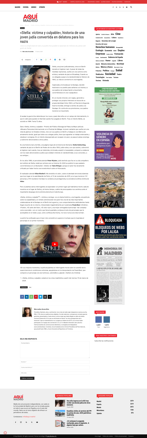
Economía (108, 51)
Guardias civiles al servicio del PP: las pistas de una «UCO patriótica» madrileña (79, 413)
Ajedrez (98, 34)
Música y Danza (107, 67)
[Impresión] (60, 60)
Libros (120, 60)
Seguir (107, 317)
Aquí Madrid (100, 312)
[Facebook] (113, 7)
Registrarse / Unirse (94, 2)
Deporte (98, 41)
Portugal (112, 71)
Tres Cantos (109, 77)
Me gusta (98, 317)
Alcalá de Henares (105, 34)
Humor (108, 61)
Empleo (121, 50)
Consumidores (107, 37)
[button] (131, 7)
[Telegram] (55, 60)
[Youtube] (126, 7)
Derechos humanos (105, 47)
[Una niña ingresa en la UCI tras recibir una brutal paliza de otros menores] (60, 403)
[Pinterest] (50, 60)
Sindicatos (100, 74)
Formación (118, 54)
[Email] (64, 60)
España (25, 7)
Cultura (114, 38)
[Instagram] (116, 7)
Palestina (98, 71)
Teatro (119, 74)
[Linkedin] (41, 60)
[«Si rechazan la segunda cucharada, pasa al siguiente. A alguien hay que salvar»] (60, 423)
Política (106, 71)
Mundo (33, 7)
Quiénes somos (105, 2)
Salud (119, 70)
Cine (30, 287)
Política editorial (117, 2)
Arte (112, 34)
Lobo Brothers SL (51, 436)
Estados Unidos (109, 54)
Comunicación (99, 37)
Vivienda (105, 81)
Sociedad (110, 74)
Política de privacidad (121, 436)
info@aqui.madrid (29, 417)
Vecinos (98, 81)
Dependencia (120, 37)
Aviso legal (98, 436)
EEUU (114, 51)
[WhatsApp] (46, 60)
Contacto (127, 2)
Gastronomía (103, 57)
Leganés (114, 60)
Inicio (21, 25)
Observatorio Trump (118, 67)
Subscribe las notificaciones (103, 341)
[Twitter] (123, 7)
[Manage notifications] (5, 432)
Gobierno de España (115, 57)
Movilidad (120, 64)
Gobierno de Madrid (100, 60)
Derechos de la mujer (109, 41)
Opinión (42, 7)
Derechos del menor (101, 44)
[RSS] (119, 7)
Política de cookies (108, 436)
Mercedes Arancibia (28, 51)
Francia (97, 57)
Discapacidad (119, 47)
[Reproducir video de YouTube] (55, 244)
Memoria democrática (108, 64)
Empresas (100, 54)
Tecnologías (100, 77)
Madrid (17, 7)
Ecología (99, 50)
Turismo (115, 77)
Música (97, 67)
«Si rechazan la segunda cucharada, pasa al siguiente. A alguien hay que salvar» (78, 423)
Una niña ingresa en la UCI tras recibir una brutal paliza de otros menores (78, 403)
